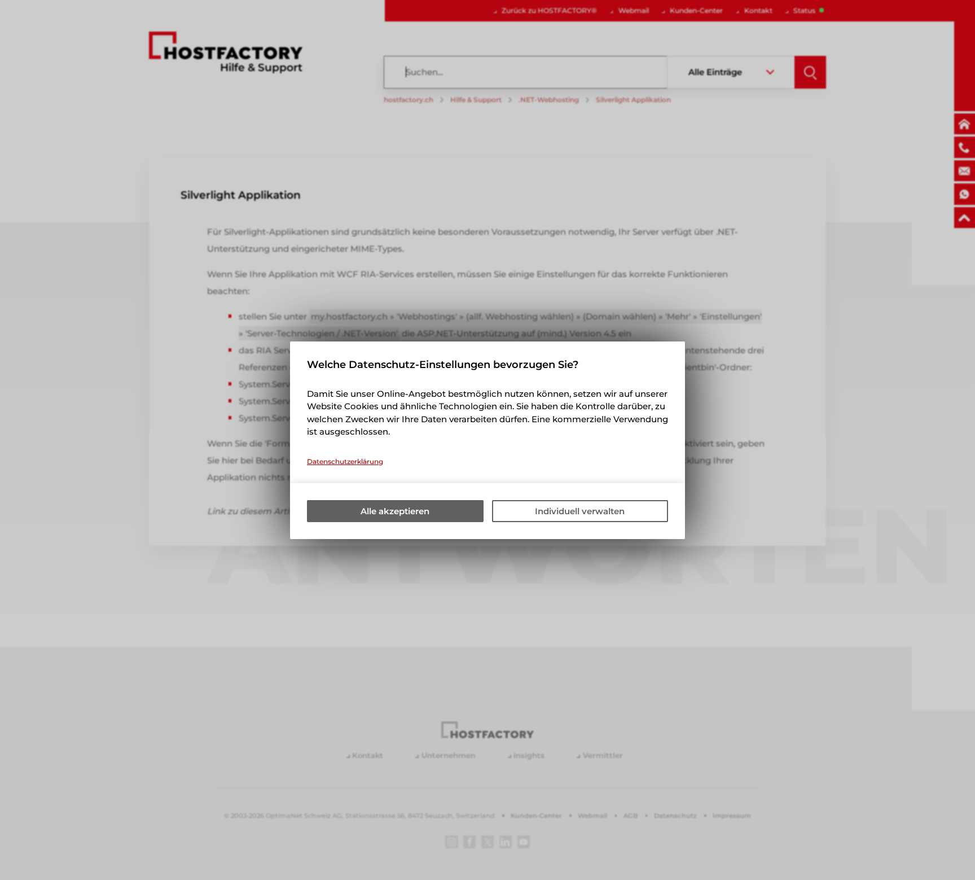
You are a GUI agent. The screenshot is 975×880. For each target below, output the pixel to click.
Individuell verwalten (580, 511)
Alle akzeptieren (395, 511)
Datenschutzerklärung (345, 461)
